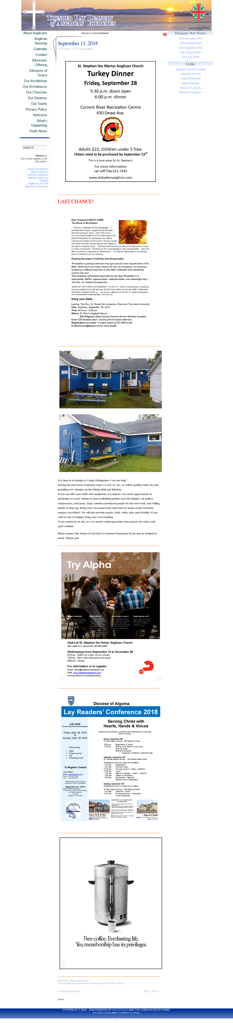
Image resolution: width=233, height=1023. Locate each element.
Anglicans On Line (38, 183)
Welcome (40, 115)
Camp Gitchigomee (37, 168)
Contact (41, 55)
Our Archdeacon (35, 86)
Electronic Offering (39, 63)
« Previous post (69, 991)
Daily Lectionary (39, 171)
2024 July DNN (190, 57)
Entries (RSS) (102, 1012)
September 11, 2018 (78, 43)
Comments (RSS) (128, 1012)
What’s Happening (39, 123)
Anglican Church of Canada (190, 69)
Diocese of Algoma (38, 174)
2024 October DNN (190, 43)
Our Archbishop (35, 81)
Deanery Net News (79, 980)
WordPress (120, 1009)
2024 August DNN (190, 52)
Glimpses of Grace (38, 73)
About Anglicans (35, 33)
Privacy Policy (36, 109)
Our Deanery (37, 98)
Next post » (152, 991)
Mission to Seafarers (36, 186)
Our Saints (39, 104)
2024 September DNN (190, 47)
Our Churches (36, 92)
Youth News (38, 131)
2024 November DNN (190, 38)
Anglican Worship (40, 41)
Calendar (40, 49)
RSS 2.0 (114, 983)
